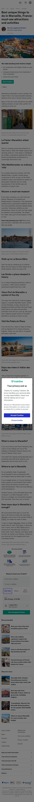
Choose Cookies (17, 420)
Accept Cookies (17, 415)
